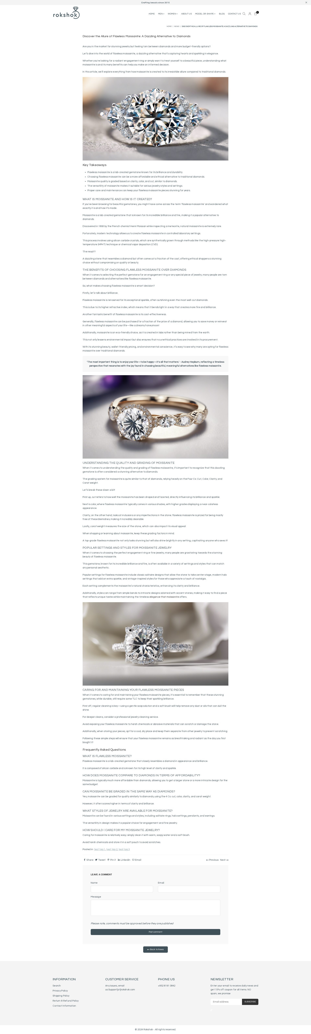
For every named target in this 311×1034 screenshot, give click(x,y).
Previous (214, 860)
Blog (222, 14)
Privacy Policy (60, 991)
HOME (152, 14)
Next (223, 860)
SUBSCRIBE (250, 1002)
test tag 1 (99, 849)
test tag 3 (124, 849)
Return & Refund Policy (66, 1001)
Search (57, 986)
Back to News (157, 949)
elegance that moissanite (164, 597)
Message (96, 897)
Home (169, 26)
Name (94, 883)
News (176, 26)
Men (160, 14)
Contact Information (64, 1006)
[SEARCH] (244, 14)
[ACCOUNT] (250, 14)
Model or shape (204, 14)
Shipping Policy (61, 996)
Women (172, 14)
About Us (186, 14)
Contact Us (234, 14)
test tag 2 (111, 849)
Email (161, 883)
